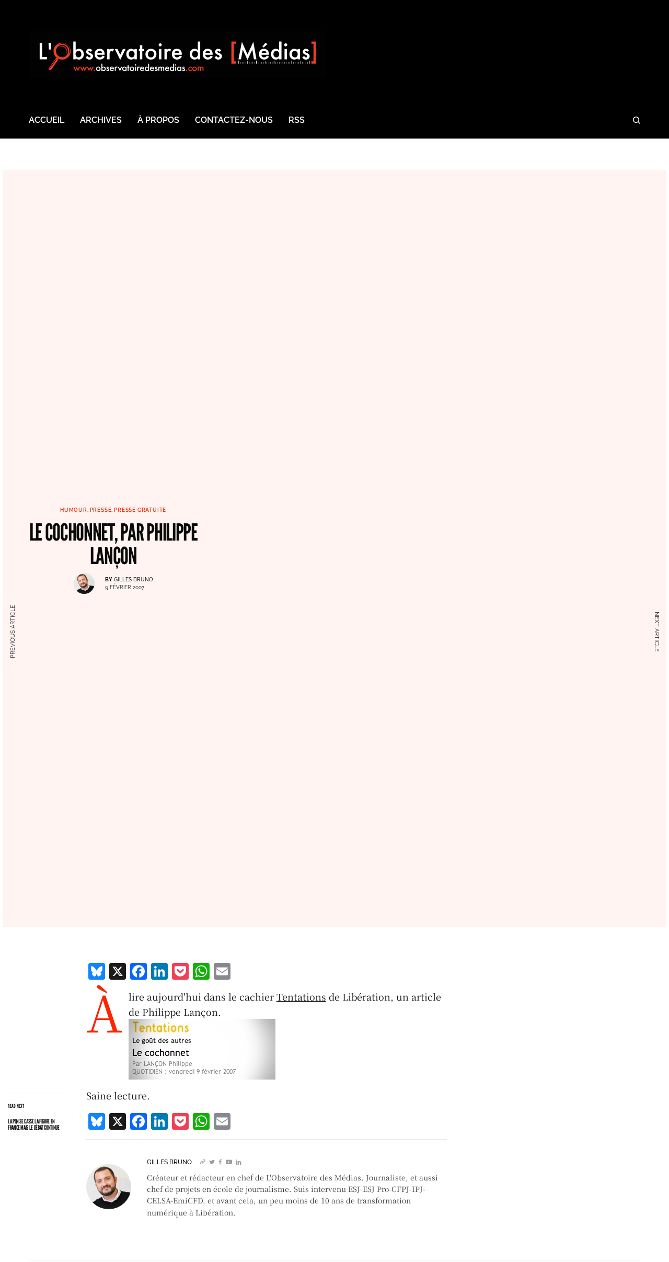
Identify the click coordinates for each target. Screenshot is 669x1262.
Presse (101, 510)
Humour (73, 510)
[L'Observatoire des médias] (178, 55)
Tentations (301, 996)
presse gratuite (140, 510)
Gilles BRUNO (133, 579)
